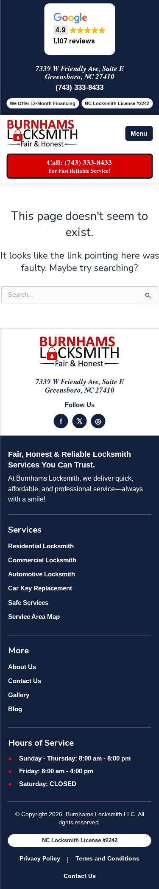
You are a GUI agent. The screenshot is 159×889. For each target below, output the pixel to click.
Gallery (18, 694)
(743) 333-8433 (79, 87)
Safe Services (28, 602)
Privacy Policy (40, 858)
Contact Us (24, 680)
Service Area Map (34, 616)
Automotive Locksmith (41, 574)
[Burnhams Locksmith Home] (42, 133)
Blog (15, 708)
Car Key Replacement (40, 588)
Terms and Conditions (107, 858)
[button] (79, 29)
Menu (139, 133)
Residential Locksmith (41, 546)
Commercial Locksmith (42, 560)
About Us (22, 666)
